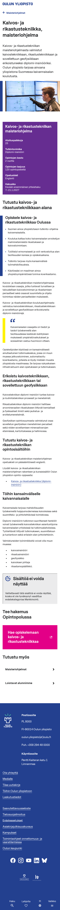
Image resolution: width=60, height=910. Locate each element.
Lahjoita (26, 901)
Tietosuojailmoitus (14, 814)
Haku (12, 901)
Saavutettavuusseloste (17, 808)
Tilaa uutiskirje (11, 785)
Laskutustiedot (12, 797)
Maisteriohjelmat (15, 13)
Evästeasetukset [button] (13, 820)
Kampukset (9, 833)
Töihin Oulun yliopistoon (17, 791)
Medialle (8, 779)
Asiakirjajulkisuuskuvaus (18, 826)
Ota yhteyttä (10, 773)
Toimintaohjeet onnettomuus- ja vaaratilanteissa (22, 840)
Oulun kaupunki (12, 848)
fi (43, 905)
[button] (52, 903)
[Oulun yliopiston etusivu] (27, 3)
